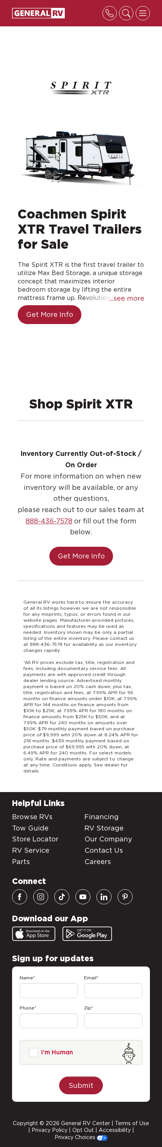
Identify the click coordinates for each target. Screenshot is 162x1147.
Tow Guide (30, 828)
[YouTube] (82, 896)
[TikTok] (61, 896)
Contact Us (103, 850)
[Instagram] (40, 896)
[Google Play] (87, 934)
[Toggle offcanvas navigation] (143, 13)
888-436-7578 (49, 521)
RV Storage (104, 828)
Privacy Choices (76, 1137)
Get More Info (49, 314)
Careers (97, 862)
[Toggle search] (126, 13)
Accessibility (115, 1130)
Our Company (108, 839)
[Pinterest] (125, 896)
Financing (101, 817)
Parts (21, 862)
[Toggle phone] (109, 13)
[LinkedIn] (104, 896)
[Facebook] (19, 896)
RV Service (30, 850)
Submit (81, 1085)
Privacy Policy (49, 1130)
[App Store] (33, 934)
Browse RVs (32, 817)
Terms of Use (132, 1123)
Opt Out (83, 1130)
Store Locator (35, 839)
